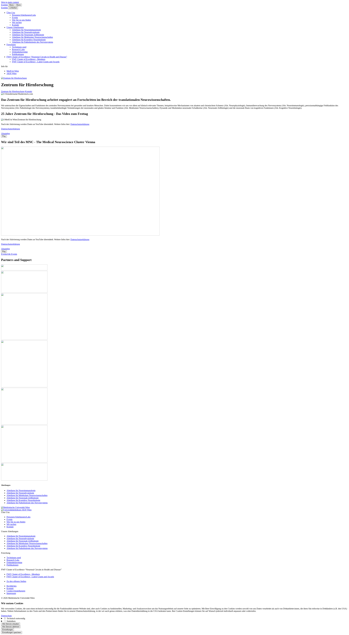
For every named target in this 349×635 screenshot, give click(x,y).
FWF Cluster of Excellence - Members (28, 59)
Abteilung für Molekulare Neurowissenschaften (32, 37)
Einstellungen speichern (11, 632)
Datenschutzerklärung (79, 124)
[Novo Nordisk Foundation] (24, 424)
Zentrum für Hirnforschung (13, 91)
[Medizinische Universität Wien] (15, 507)
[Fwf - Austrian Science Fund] (24, 269)
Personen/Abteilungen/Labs (24, 15)
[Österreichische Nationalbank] (24, 462)
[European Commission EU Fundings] (24, 386)
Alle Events (12, 254)
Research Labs (18, 49)
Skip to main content (10, 2)
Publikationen (18, 54)
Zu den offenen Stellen (16, 581)
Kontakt (15, 25)
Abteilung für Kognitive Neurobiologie (29, 39)
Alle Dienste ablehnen (10, 627)
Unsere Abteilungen (15, 27)
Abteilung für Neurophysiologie (26, 32)
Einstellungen (7, 630)
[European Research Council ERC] (24, 339)
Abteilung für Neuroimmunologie (26, 30)
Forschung (11, 44)
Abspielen (5, 133)
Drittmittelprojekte (20, 52)
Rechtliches (11, 586)
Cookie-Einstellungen (16, 591)
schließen (13, 8)
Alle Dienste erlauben (10, 624)
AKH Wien (11, 73)
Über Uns (11, 12)
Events (15, 17)
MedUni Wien (13, 71)
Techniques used (19, 47)
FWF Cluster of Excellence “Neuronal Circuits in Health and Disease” (37, 57)
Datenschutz (6, 616)
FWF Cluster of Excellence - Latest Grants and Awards (35, 62)
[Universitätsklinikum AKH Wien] (16, 510)
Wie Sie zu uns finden (21, 20)
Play (4, 136)
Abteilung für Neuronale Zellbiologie (28, 35)
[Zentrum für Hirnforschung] (14, 78)
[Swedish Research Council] (24, 292)
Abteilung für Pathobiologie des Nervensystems (32, 42)
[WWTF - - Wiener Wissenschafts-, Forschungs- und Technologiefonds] (24, 480)
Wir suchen (17, 22)
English (4, 5)
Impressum (11, 593)
